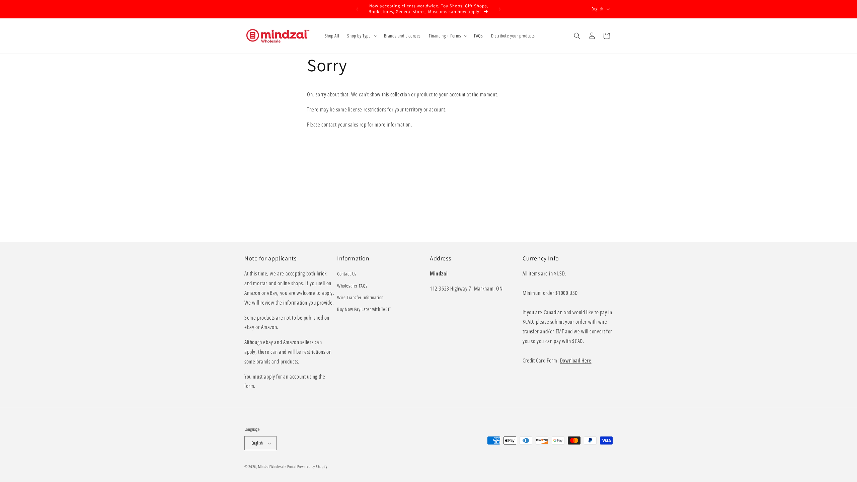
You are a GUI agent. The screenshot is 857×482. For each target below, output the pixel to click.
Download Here (576, 360)
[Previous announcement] (357, 9)
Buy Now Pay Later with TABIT (364, 309)
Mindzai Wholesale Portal (277, 466)
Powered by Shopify (312, 466)
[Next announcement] (499, 9)
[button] (361, 36)
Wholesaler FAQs (352, 286)
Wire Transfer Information (360, 297)
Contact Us (347, 273)
